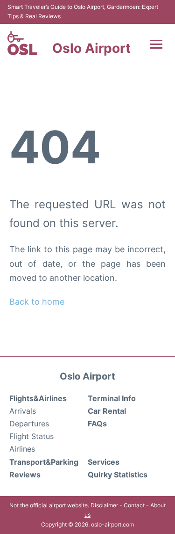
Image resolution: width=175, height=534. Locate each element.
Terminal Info (112, 398)
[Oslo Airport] (22, 43)
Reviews (25, 474)
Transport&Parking (43, 462)
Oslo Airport (91, 48)
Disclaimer (104, 505)
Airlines (22, 449)
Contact (134, 505)
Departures (29, 423)
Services (103, 462)
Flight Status (31, 436)
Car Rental (107, 411)
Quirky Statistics (117, 474)
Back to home (36, 302)
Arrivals (22, 411)
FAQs (97, 423)
